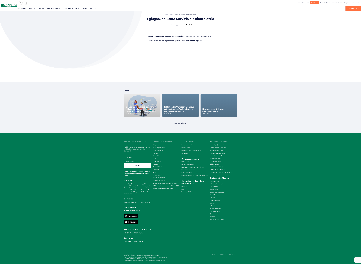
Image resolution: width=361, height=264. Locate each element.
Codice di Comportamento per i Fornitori (165, 183)
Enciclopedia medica (71, 8)
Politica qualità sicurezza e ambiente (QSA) (166, 186)
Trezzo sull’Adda (186, 192)
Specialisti (213, 195)
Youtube (135, 241)
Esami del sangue (215, 208)
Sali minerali (213, 214)
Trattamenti (156, 169)
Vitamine (212, 206)
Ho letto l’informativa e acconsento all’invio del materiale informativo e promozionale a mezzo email (137, 173)
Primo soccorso (215, 211)
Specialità (156, 156)
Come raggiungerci (159, 147)
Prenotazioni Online (187, 145)
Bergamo (184, 186)
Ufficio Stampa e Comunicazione (163, 188)
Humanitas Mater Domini (217, 156)
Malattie (155, 164)
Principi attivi (214, 186)
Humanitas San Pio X (216, 150)
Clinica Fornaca (214, 164)
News (85, 8)
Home (166, 14)
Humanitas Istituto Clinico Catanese (221, 172)
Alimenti (212, 216)
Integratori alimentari (216, 184)
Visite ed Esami (157, 167)
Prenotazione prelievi (303, 2)
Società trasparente (159, 177)
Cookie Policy (223, 254)
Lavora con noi (355, 2)
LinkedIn (141, 241)
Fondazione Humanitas (188, 170)
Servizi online (314, 2)
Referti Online (185, 147)
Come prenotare (158, 150)
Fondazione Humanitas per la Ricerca (192, 167)
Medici (41, 8)
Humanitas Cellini (215, 161)
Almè (182, 189)
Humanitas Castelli (215, 158)
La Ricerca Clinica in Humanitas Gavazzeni (194, 175)
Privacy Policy (215, 254)
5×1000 (93, 8)
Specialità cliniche (53, 8)
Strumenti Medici (215, 200)
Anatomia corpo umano (217, 219)
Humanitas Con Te (325, 2)
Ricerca (340, 2)
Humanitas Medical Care (217, 153)
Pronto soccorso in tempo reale (191, 150)
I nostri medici (157, 161)
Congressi (346, 2)
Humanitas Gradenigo (216, 167)
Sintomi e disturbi (215, 181)
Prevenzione (214, 189)
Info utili (32, 8)
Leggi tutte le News (180, 123)
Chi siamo (22, 8)
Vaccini (212, 203)
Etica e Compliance (159, 180)
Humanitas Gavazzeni (216, 145)
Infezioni (212, 197)
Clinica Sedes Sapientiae (217, 169)
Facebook (127, 241)
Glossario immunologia (217, 192)
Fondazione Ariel (186, 172)
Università (334, 2)
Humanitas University (187, 164)
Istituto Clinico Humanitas (218, 147)
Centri (154, 158)
